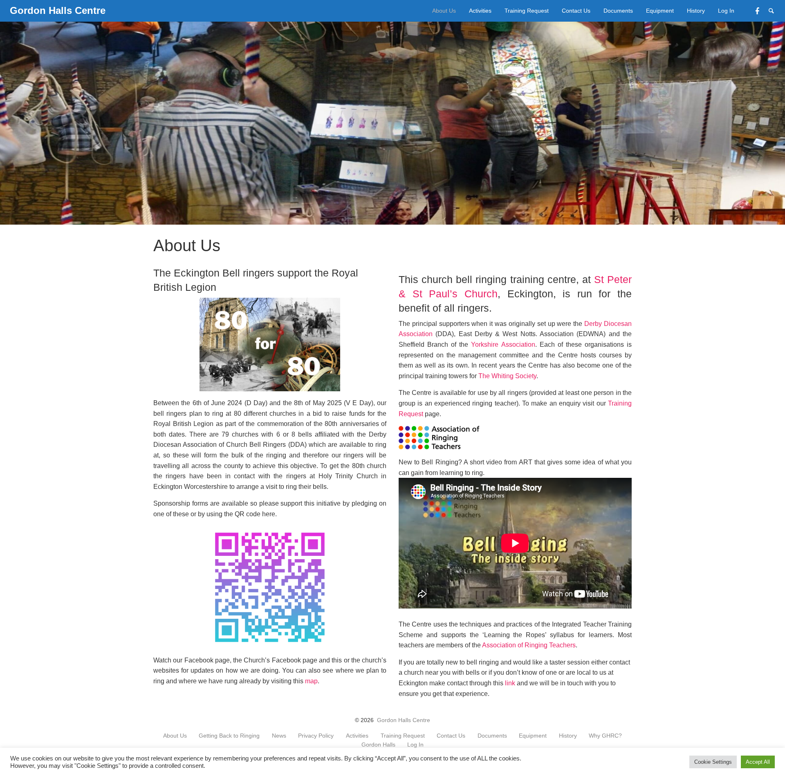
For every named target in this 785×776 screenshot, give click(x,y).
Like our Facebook (762, 10)
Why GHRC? (605, 736)
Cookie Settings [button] (713, 762)
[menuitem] (444, 10)
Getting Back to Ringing (229, 736)
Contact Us (576, 10)
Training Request (527, 10)
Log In (726, 10)
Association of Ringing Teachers (529, 645)
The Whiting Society (507, 375)
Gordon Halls (378, 745)
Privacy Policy (316, 736)
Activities (480, 10)
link (510, 683)
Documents (618, 10)
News (279, 736)
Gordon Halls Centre (403, 720)
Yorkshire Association (503, 344)
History (696, 10)
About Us (444, 10)
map (311, 681)
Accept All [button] (758, 762)
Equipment (660, 10)
